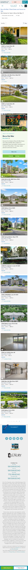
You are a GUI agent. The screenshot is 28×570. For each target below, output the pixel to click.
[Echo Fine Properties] (14, 8)
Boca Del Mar (7, 52)
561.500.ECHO (14, 466)
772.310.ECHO (14, 474)
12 (16, 421)
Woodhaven (7, 243)
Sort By (3, 23)
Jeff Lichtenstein (14, 549)
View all (24, 2)
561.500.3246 (22, 5)
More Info (14, 151)
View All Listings (14, 156)
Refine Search (7, 568)
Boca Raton (5, 138)
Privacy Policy (12, 551)
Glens (5, 81)
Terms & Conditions (21, 551)
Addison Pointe (7, 359)
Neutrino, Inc (18, 547)
